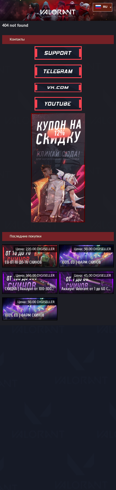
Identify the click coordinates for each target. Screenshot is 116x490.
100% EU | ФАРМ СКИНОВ (81, 262)
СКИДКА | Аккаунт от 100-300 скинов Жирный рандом (48, 288)
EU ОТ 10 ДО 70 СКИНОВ (23, 262)
